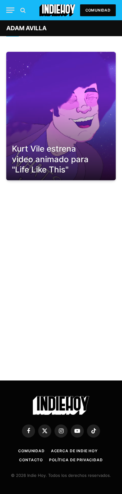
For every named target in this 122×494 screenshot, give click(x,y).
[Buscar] (22, 10)
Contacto (31, 460)
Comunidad (97, 10)
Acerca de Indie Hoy (74, 450)
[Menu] (10, 10)
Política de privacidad (76, 460)
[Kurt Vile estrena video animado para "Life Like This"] (61, 116)
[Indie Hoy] (57, 10)
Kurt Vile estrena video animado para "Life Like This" (50, 159)
